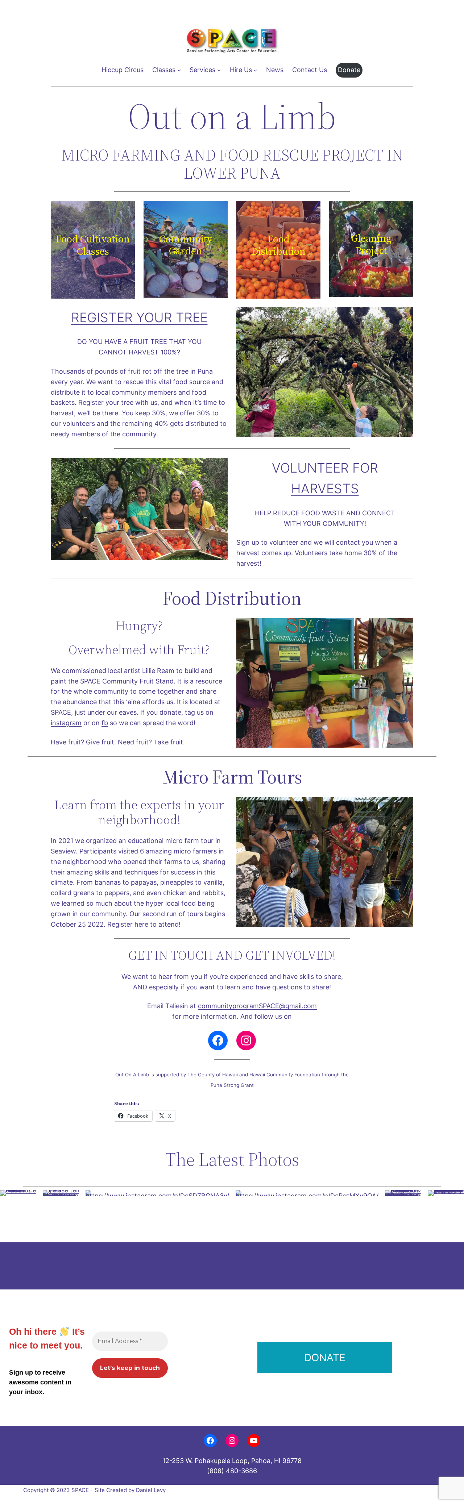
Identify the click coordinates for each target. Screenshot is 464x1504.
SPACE (61, 712)
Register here (127, 924)
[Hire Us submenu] (255, 70)
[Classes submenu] (179, 70)
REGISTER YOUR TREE (139, 317)
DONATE (324, 1357)
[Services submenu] (219, 70)
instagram (66, 723)
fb (105, 723)
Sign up (247, 542)
